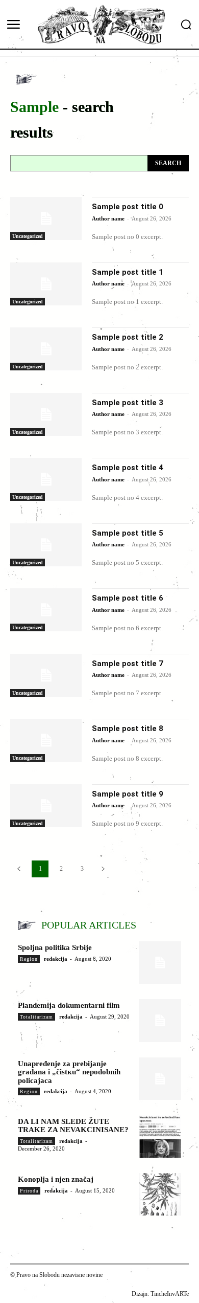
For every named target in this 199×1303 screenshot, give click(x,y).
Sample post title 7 (127, 663)
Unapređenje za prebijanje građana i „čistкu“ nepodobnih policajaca (69, 1072)
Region (29, 959)
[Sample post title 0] (46, 218)
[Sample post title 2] (46, 348)
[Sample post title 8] (46, 740)
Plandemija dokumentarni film (69, 1005)
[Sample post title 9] (46, 805)
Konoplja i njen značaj (55, 1179)
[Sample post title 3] (46, 414)
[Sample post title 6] (46, 609)
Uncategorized (27, 236)
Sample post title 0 (127, 206)
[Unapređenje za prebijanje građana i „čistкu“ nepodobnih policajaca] (160, 1078)
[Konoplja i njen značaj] (160, 1194)
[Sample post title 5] (46, 544)
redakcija (55, 959)
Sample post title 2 (127, 337)
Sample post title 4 (127, 467)
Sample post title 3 (127, 402)
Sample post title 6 (127, 598)
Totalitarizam (36, 1017)
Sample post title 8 (127, 728)
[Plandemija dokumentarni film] (160, 1020)
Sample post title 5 (127, 533)
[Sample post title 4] (46, 479)
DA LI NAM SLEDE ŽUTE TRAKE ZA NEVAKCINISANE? (73, 1125)
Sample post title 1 (127, 272)
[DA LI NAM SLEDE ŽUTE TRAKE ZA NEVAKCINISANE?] (160, 1136)
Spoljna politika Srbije (55, 947)
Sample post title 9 (127, 794)
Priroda (29, 1191)
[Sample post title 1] (46, 283)
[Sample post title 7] (46, 675)
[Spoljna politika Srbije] (160, 962)
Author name (108, 218)
